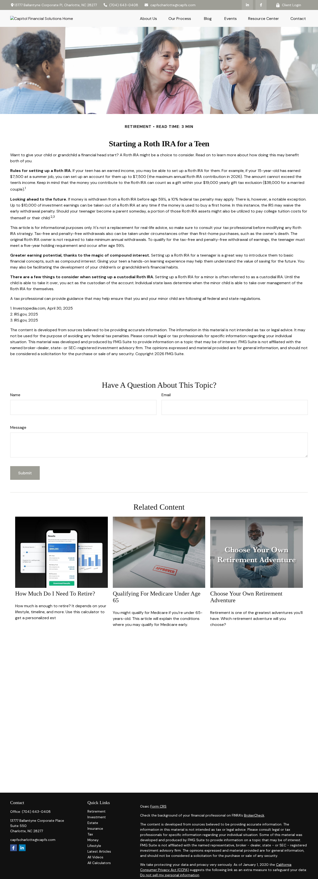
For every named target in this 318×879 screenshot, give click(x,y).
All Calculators (99, 863)
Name (15, 394)
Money (93, 840)
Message (18, 427)
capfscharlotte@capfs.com (173, 5)
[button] (148, 18)
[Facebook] (261, 5)
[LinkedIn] (247, 5)
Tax (90, 834)
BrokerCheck (254, 815)
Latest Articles (99, 851)
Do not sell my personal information (169, 875)
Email (166, 394)
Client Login (291, 5)
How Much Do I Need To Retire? (55, 593)
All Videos (95, 857)
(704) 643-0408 (123, 5)
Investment (96, 817)
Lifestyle (94, 845)
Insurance (95, 828)
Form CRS (158, 806)
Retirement (96, 811)
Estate (92, 823)
